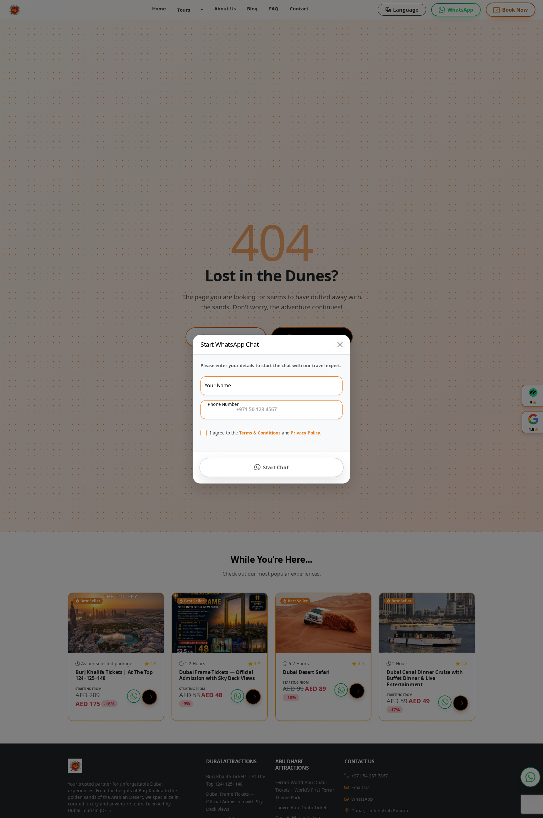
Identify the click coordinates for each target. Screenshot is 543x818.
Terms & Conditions (260, 433)
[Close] (340, 345)
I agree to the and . (265, 433)
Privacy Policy (305, 433)
